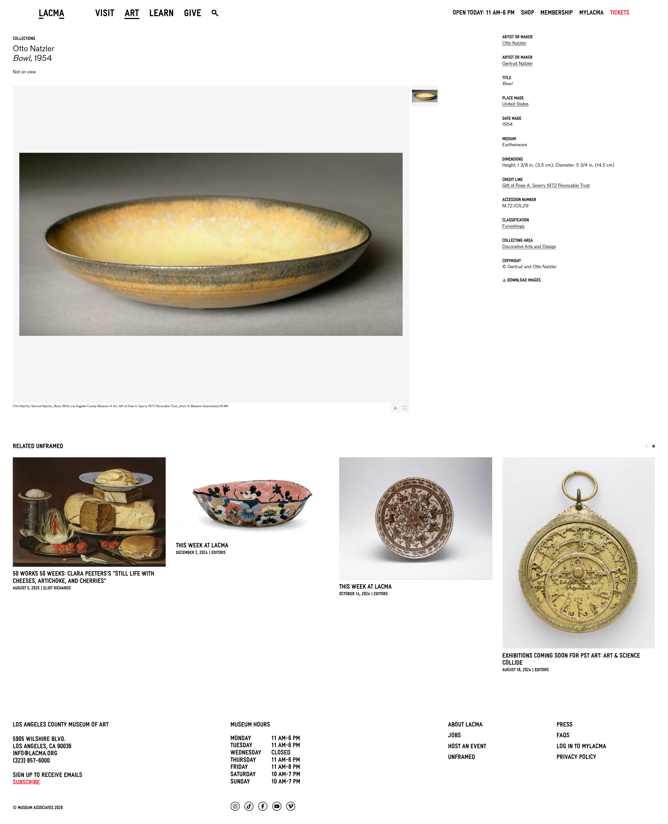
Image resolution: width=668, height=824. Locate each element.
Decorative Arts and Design (529, 247)
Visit (104, 15)
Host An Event (467, 747)
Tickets (619, 13)
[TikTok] (249, 806)
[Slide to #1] (425, 96)
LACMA (51, 15)
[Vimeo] (290, 806)
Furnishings (513, 226)
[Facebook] (262, 806)
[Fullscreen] (404, 407)
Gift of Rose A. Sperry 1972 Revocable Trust (546, 186)
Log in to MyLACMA (581, 747)
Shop (527, 13)
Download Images (524, 280)
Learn (161, 15)
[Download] (395, 407)
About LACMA (465, 725)
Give (192, 15)
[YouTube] (277, 806)
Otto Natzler (514, 43)
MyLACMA (591, 13)
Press (564, 725)
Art (132, 15)
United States (515, 104)
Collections (24, 39)
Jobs (454, 736)
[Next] (653, 447)
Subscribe (26, 783)
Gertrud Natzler (517, 64)
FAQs (563, 736)
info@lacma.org (35, 754)
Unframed (461, 758)
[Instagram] (235, 806)
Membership (556, 13)
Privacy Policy (576, 758)
